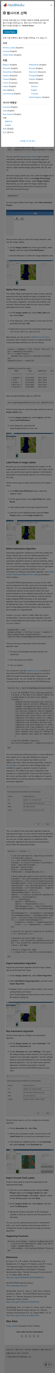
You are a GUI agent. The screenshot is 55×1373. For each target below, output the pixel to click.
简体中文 (8, 121)
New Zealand (8, 114)
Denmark (6, 68)
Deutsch (34, 86)
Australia (6, 107)
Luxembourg (8, 94)
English (34, 90)
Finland (6, 79)
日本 (4, 129)
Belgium (6, 65)
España (6, 75)
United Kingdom (35, 97)
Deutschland (8, 72)
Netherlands (34, 65)
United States (8, 55)
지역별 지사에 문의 (27, 141)
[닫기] (51, 5)
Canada (6, 51)
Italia (5, 90)
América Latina (9, 48)
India (5, 111)
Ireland (5, 86)
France (6, 83)
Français (34, 94)
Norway (32, 68)
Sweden (32, 79)
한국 (4, 132)
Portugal (32, 75)
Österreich (33, 72)
